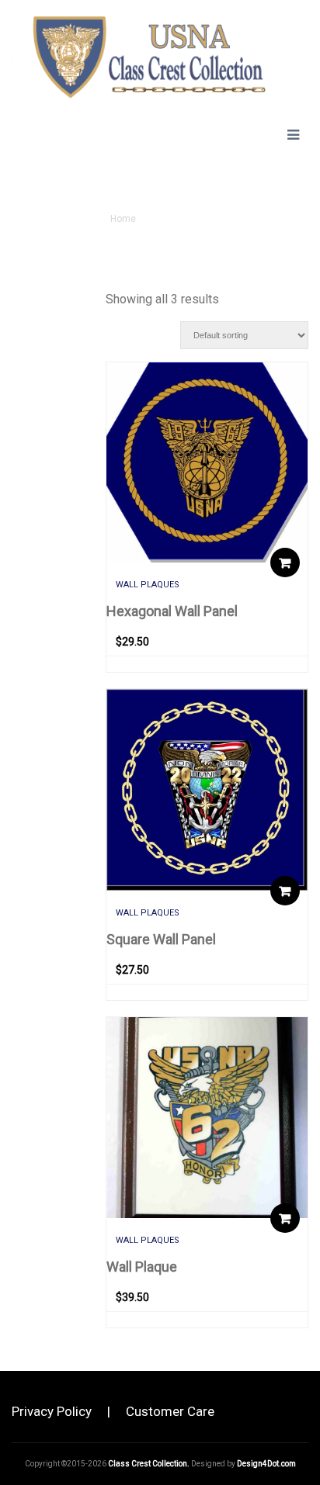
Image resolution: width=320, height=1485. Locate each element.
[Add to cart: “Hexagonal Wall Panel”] (285, 562)
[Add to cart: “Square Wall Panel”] (285, 890)
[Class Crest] (139, 54)
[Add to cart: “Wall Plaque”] (285, 1218)
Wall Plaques (147, 585)
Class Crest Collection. (149, 1463)
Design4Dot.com (266, 1463)
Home (123, 218)
